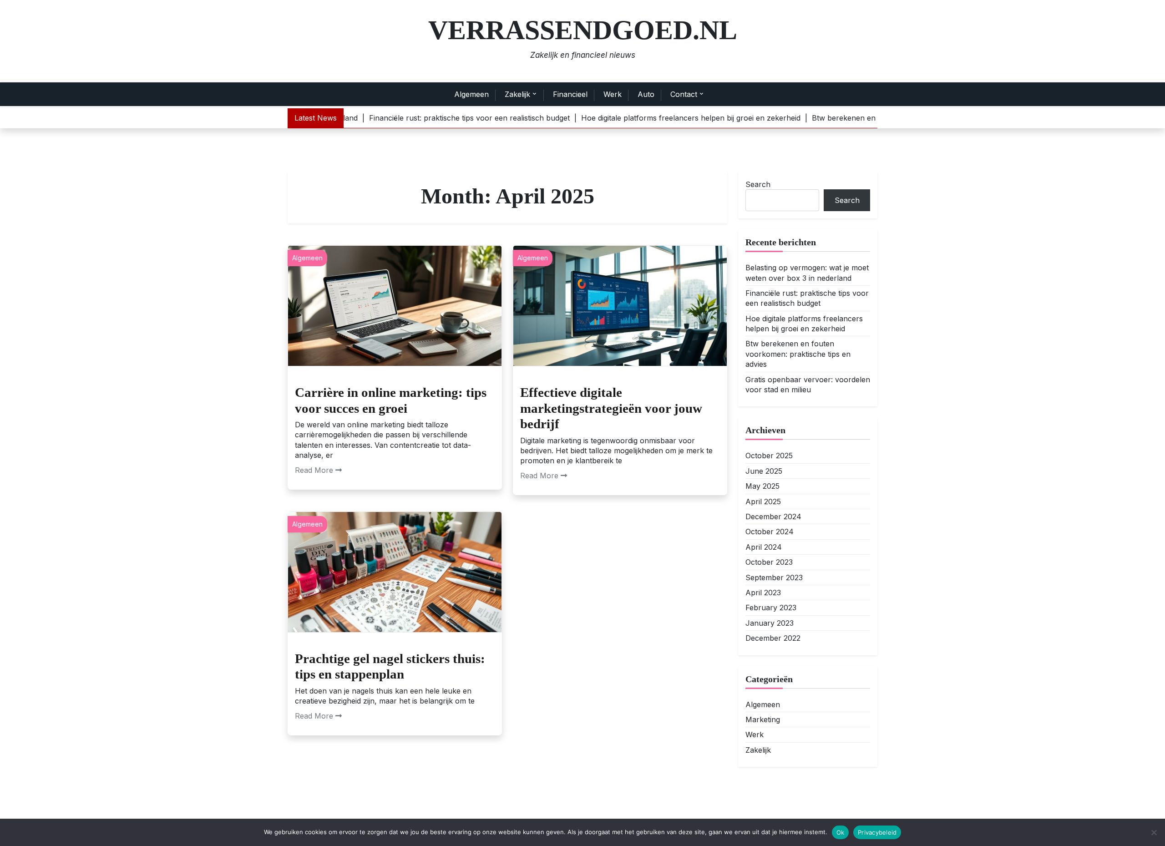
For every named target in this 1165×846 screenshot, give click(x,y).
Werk (612, 94)
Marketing (762, 719)
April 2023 (763, 592)
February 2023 (770, 607)
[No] (1153, 832)
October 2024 (769, 531)
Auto (646, 94)
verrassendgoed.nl (582, 30)
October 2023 (769, 562)
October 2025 (769, 455)
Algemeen (471, 94)
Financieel (570, 94)
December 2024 (773, 516)
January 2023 (769, 622)
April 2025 (763, 501)
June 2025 (763, 470)
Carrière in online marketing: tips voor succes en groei (390, 400)
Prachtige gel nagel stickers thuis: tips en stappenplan (390, 666)
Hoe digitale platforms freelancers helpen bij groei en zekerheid (804, 323)
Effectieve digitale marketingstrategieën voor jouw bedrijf (611, 408)
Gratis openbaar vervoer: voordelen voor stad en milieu (807, 384)
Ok (840, 832)
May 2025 (762, 486)
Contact (683, 94)
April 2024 (763, 546)
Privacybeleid (877, 832)
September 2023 (774, 577)
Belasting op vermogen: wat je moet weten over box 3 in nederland (807, 272)
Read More (314, 470)
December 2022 (772, 638)
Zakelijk (517, 94)
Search (757, 184)
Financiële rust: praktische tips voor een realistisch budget (807, 297)
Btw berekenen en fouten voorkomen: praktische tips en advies (798, 354)
